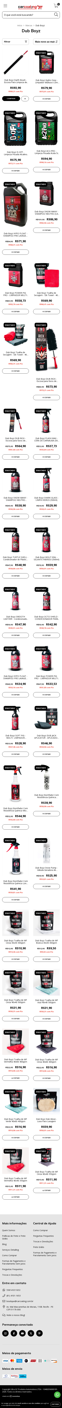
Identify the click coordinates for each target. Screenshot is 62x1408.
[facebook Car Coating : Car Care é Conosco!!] (14, 1333)
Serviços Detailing (10, 1249)
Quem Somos (8, 1230)
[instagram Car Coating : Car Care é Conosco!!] (5, 1333)
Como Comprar (9, 1255)
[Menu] (5, 6)
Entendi (55, 1404)
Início (19, 25)
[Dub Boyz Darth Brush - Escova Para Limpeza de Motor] (25, 98)
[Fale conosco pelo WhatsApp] (57, 1395)
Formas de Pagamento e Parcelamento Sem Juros (14, 1262)
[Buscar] (56, 14)
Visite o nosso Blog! (15, 1315)
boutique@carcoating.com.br (19, 1301)
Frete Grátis (38, 1247)
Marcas (28, 25)
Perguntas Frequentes (12, 1269)
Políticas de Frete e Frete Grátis (14, 1237)
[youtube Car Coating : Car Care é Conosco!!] (22, 1333)
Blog (4, 1244)
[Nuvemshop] (11, 1396)
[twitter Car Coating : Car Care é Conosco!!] (31, 1333)
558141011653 (13, 1290)
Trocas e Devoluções (12, 1274)
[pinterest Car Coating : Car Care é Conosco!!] (39, 1333)
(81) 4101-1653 (13, 1295)
